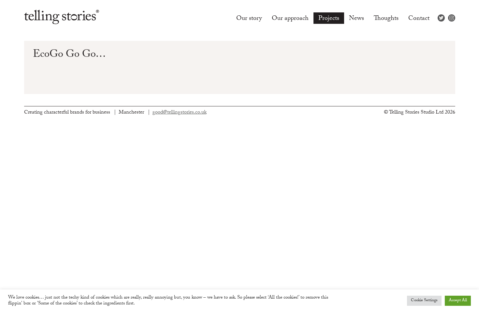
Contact (418, 18)
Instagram (451, 18)
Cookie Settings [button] (424, 300)
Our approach (290, 18)
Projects (328, 18)
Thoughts (386, 18)
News (356, 18)
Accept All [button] (458, 300)
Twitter (441, 18)
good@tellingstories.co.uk (179, 112)
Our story (249, 18)
